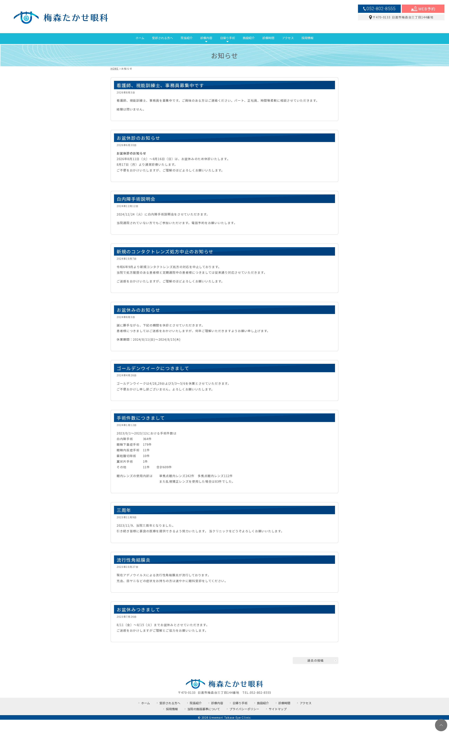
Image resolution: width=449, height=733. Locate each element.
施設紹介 (249, 38)
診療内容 (206, 38)
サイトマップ (278, 709)
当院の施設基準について (203, 709)
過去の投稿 (315, 660)
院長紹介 (187, 38)
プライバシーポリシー (244, 709)
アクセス (288, 38)
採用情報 (307, 38)
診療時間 (268, 38)
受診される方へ (162, 38)
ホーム (140, 38)
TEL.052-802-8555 (256, 692)
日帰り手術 (227, 38)
